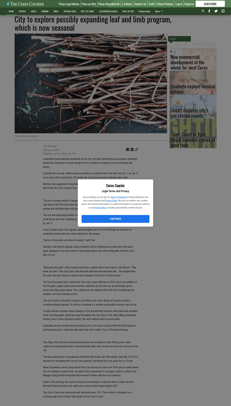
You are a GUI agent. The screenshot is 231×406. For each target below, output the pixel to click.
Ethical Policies (165, 4)
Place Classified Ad (109, 4)
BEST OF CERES (87, 11)
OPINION (44, 11)
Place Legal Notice (69, 4)
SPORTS (22, 11)
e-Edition (127, 4)
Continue (115, 218)
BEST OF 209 (128, 11)
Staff (151, 4)
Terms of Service (118, 197)
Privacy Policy (111, 200)
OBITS (33, 11)
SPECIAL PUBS (69, 11)
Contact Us (140, 4)
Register (189, 4)
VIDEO (55, 11)
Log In (179, 4)
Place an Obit (89, 4)
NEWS (11, 11)
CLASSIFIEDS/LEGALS (108, 11)
